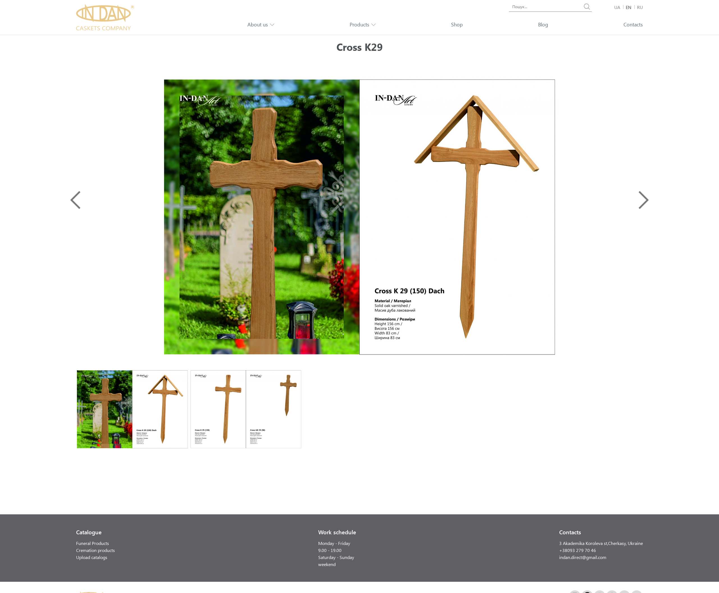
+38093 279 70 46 (577, 550)
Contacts (633, 24)
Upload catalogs (91, 557)
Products (359, 24)
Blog (543, 24)
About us (257, 24)
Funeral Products (92, 543)
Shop (457, 24)
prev (75, 200)
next (644, 200)
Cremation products (95, 550)
